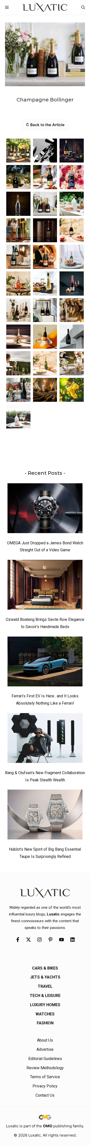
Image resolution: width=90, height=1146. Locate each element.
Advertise (45, 1049)
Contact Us (45, 1095)
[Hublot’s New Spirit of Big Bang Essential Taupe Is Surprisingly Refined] (45, 816)
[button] (83, 7)
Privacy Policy (45, 1086)
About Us (45, 1040)
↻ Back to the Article (45, 124)
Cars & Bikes (45, 968)
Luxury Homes (45, 1004)
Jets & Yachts (45, 977)
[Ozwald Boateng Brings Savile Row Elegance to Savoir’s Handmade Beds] (45, 586)
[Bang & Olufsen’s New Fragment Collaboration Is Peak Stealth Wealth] (45, 739)
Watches (45, 1014)
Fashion (45, 1023)
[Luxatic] (44, 7)
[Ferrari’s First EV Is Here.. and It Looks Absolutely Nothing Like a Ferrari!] (45, 663)
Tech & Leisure (45, 995)
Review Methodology (45, 1067)
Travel (45, 986)
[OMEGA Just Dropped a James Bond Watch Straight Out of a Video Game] (45, 509)
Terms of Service (45, 1076)
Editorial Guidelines (45, 1058)
